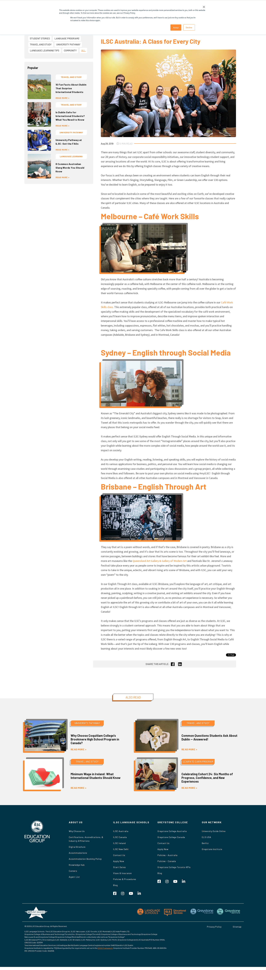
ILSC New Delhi (121, 849)
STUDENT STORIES (40, 38)
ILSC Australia (120, 831)
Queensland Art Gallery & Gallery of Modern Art (160, 561)
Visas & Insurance (122, 873)
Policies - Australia (167, 855)
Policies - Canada (166, 861)
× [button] (204, 5)
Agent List (74, 877)
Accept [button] (176, 27)
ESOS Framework (105, 948)
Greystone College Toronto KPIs (174, 867)
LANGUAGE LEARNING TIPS (44, 50)
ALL (83, 50)
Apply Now (118, 861)
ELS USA (206, 837)
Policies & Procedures (124, 879)
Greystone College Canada (171, 837)
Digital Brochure (77, 847)
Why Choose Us (77, 831)
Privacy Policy (214, 926)
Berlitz (205, 843)
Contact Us (119, 855)
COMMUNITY (70, 50)
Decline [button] (189, 27)
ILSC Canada (120, 837)
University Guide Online (213, 831)
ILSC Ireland (119, 843)
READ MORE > (62, 98)
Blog (115, 885)
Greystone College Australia (172, 831)
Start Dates (119, 867)
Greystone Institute (212, 849)
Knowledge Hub (77, 865)
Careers (73, 871)
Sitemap (237, 926)
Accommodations (78, 853)
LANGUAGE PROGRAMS (66, 38)
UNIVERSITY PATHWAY (68, 44)
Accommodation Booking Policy (85, 859)
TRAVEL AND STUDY (41, 44)
